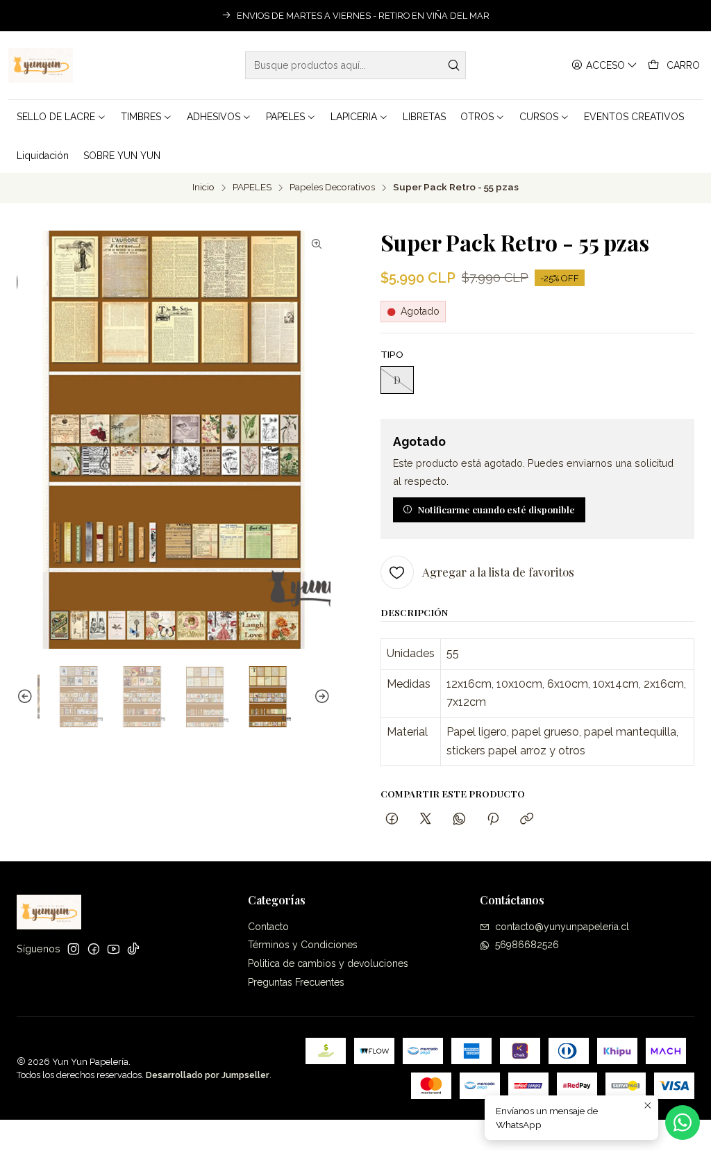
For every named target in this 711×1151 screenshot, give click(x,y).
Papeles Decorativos (332, 187)
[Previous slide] (27, 697)
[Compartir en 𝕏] (425, 819)
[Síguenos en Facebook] (94, 949)
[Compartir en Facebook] (391, 819)
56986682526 (527, 944)
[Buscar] (454, 65)
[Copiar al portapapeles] (526, 819)
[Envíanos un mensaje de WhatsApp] (682, 1122)
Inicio (203, 187)
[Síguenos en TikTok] (133, 949)
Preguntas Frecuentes (296, 982)
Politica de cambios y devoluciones (328, 963)
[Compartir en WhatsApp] (459, 819)
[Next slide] (320, 697)
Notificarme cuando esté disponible (496, 509)
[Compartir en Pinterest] (493, 819)
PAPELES (252, 187)
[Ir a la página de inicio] (40, 65)
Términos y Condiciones (303, 944)
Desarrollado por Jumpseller (207, 1075)
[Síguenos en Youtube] (113, 949)
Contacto (268, 926)
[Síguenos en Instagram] (74, 949)
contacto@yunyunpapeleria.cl (562, 926)
